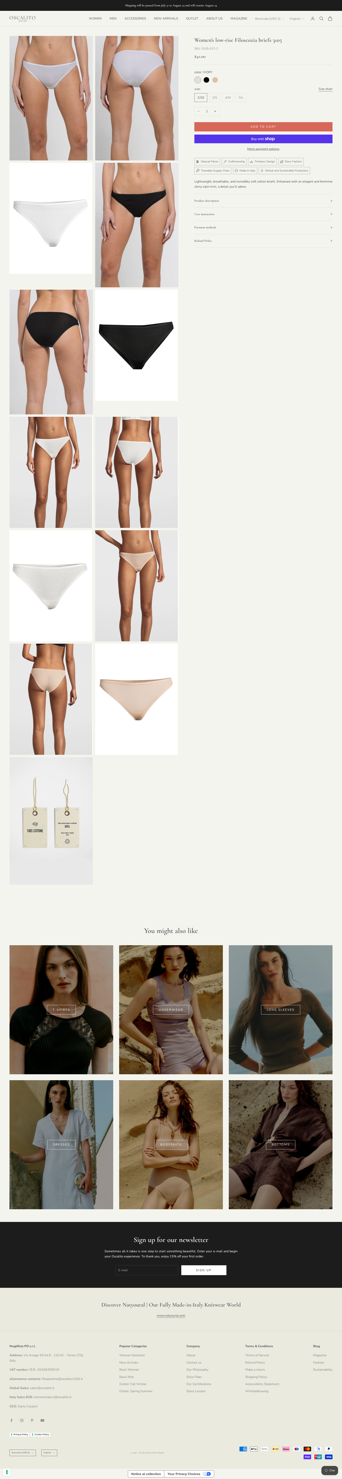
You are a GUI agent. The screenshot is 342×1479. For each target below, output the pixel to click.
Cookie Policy (41, 1434)
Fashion (318, 1362)
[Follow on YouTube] (42, 1420)
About (190, 1355)
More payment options (263, 149)
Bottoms (281, 1144)
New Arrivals (128, 1362)
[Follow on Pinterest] (32, 1420)
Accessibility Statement (262, 1384)
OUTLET (192, 18)
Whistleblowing (256, 1391)
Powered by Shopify (155, 1452)
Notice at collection (146, 1474)
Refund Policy (255, 1362)
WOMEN (95, 18)
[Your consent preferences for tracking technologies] (7, 1472)
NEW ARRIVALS (166, 18)
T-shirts (61, 1010)
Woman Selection (132, 1355)
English (295, 19)
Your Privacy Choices (183, 1474)
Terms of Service (257, 1355)
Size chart (325, 89)
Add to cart (263, 127)
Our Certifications (198, 1384)
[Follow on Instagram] (22, 1420)
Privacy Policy (20, 1434)
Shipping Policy (256, 1377)
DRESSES (61, 1144)
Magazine (320, 1355)
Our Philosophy (197, 1370)
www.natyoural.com (171, 1315)
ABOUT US (214, 18)
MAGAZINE (239, 18)
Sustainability (322, 1370)
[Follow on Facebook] (11, 1420)
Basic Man (126, 1377)
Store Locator (196, 1391)
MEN (113, 18)
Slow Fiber (194, 1377)
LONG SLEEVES (280, 1010)
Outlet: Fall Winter (133, 1384)
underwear (171, 1010)
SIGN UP (204, 1270)
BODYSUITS (170, 1144)
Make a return (255, 1370)
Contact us (193, 1362)
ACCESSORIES (135, 18)
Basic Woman (129, 1370)
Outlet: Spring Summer (136, 1391)
